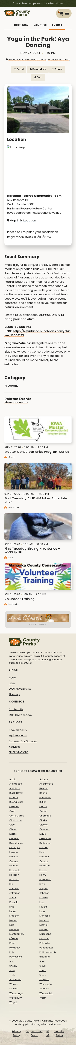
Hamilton (13, 507)
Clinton (13, 829)
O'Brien (13, 938)
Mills (11, 925)
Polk (11, 952)
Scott (42, 961)
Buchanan (45, 797)
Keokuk (43, 897)
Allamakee (15, 783)
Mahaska (13, 604)
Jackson (14, 888)
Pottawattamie (47, 952)
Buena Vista (16, 802)
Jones (12, 897)
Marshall (44, 920)
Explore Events (18, 735)
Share (58, 69)
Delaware (45, 838)
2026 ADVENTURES (20, 688)
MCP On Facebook (20, 715)
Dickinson (45, 843)
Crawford (44, 829)
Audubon (14, 788)
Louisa (43, 906)
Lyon (42, 911)
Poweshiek (15, 956)
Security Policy (59, 1033)
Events (57, 25)
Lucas (12, 911)
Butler (42, 802)
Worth (42, 997)
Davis (42, 834)
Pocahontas (46, 947)
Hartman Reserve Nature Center (27, 59)
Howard (14, 879)
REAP (47, 1033)
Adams (43, 779)
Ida (11, 884)
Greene (13, 861)
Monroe (43, 929)
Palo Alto (44, 943)
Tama (42, 970)
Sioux (11, 457)
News (12, 677)
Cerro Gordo (16, 815)
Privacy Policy (16, 1033)
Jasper (43, 888)
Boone (43, 793)
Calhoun (14, 806)
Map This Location (23, 220)
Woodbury (15, 997)
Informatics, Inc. (51, 1024)
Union (42, 975)
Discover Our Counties (23, 741)
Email (20, 69)
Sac (11, 961)
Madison (14, 915)
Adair (12, 779)
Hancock (14, 870)
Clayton (43, 824)
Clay (11, 824)
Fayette (13, 852)
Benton (43, 788)
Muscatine (45, 934)
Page (12, 943)
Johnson (44, 893)
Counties (40, 25)
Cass (12, 811)
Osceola (44, 938)
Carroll (43, 806)
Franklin (13, 856)
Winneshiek (46, 993)
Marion (13, 920)
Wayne (13, 988)
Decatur (14, 838)
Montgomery (16, 934)
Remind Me (39, 69)
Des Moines (16, 843)
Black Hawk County (59, 59)
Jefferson (14, 893)
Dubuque (14, 847)
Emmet (43, 847)
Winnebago (16, 993)
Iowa (42, 884)
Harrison (14, 874)
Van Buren (15, 979)
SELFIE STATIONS (18, 752)
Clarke (43, 820)
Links (12, 683)
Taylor (12, 975)
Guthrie (13, 865)
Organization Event (34, 1033)
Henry (42, 874)
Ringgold (44, 956)
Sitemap (14, 694)
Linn (10, 557)
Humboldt (45, 879)
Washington (46, 984)
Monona (14, 929)
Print (39, 77)
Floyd (42, 852)
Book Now (21, 25)
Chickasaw (15, 820)
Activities (14, 747)
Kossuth (13, 902)
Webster (44, 988)
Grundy (43, 861)
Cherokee (45, 815)
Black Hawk (16, 793)
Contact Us (16, 709)
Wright (13, 1002)
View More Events (16, 402)
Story (12, 970)
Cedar (43, 811)
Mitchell (43, 925)
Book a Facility (18, 730)
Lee (41, 902)
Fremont (44, 856)
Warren (13, 984)
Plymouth (14, 947)
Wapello (44, 979)
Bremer (13, 797)
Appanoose (46, 783)
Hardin (43, 870)
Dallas (13, 834)
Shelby (13, 966)
